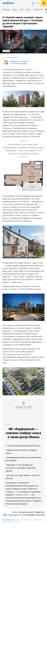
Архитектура (7, 520)
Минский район (7, 522)
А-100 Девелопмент (26, 520)
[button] (18, 187)
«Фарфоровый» (21, 494)
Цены (13, 520)
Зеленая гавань (37, 520)
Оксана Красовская (12, 57)
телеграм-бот (14, 515)
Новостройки (17, 522)
